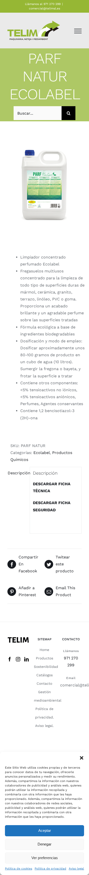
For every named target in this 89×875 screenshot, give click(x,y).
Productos (44, 658)
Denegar (44, 844)
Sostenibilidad (46, 667)
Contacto (44, 683)
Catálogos (44, 675)
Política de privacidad (50, 868)
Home (44, 650)
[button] (81, 757)
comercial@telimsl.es (44, 8)
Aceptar (44, 830)
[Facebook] (9, 659)
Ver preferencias (44, 858)
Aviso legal (76, 868)
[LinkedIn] (26, 659)
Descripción (17, 473)
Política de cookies (18, 868)
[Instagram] (18, 659)
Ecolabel (41, 452)
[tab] (17, 473)
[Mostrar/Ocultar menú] (78, 31)
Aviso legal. (44, 726)
